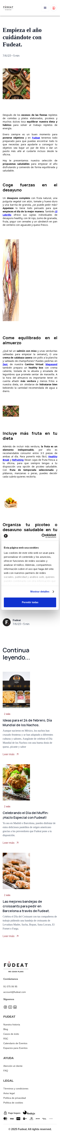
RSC (5, 1038)
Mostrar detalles (40, 591)
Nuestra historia (11, 1024)
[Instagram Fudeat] (5, 1008)
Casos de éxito (11, 1034)
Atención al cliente (12, 1066)
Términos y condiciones (15, 1088)
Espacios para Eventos (15, 1048)
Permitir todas (30, 602)
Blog (5, 1029)
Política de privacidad (14, 1098)
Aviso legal (9, 1093)
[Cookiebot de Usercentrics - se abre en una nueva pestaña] (42, 536)
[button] (45, 8)
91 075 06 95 (10, 986)
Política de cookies (13, 1102)
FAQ (5, 1070)
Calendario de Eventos (15, 1043)
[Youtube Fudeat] (10, 1008)
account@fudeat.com (14, 992)
